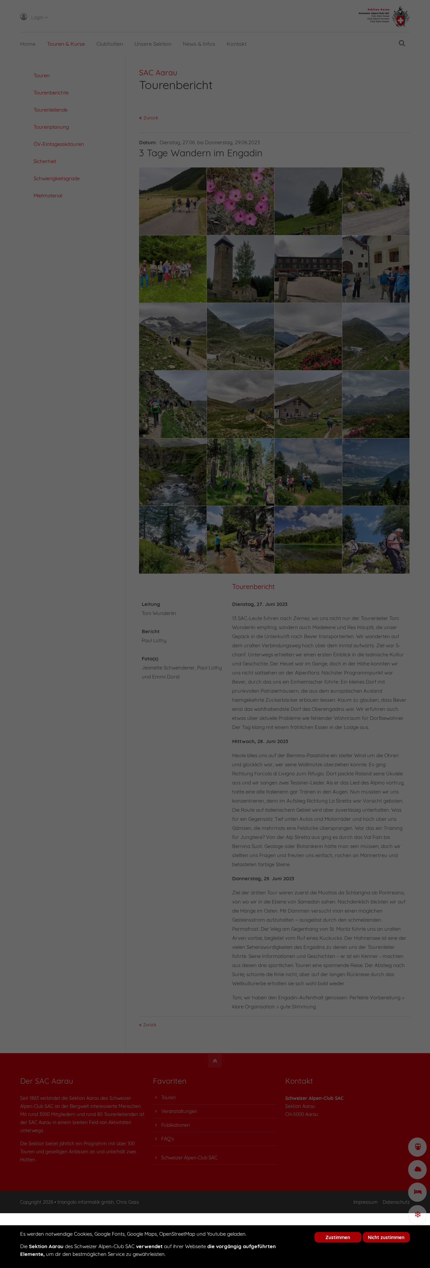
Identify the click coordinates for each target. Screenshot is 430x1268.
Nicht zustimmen (386, 1237)
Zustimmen (338, 1237)
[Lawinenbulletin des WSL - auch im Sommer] (417, 1214)
